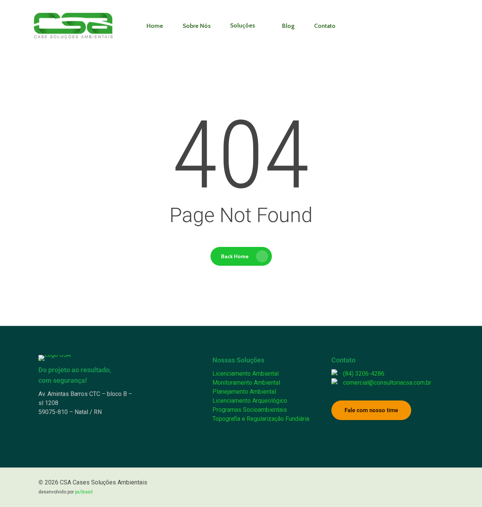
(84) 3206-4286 (363, 373)
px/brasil (84, 492)
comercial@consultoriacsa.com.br (387, 382)
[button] (371, 410)
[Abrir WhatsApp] (463, 488)
